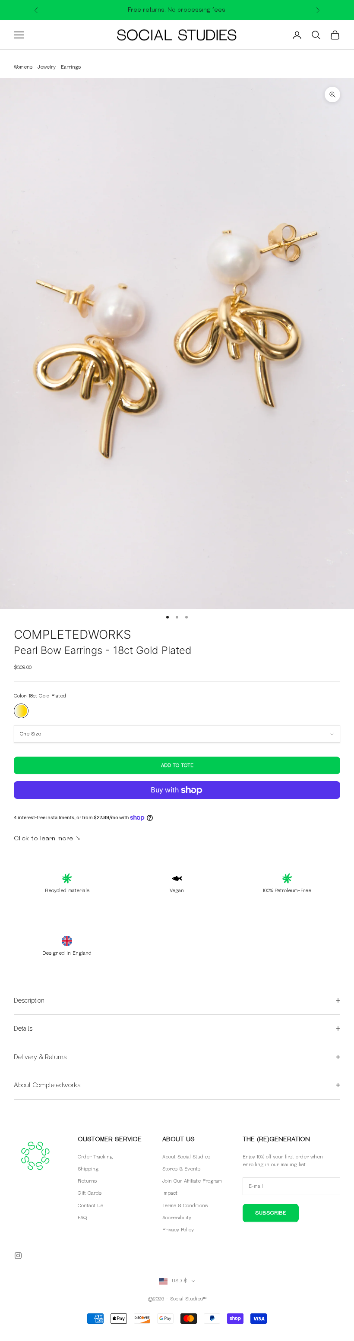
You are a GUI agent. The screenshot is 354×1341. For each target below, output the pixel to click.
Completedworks (72, 634)
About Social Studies (186, 1157)
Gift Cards (89, 1193)
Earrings (71, 67)
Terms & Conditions (185, 1205)
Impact (169, 1193)
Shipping (88, 1169)
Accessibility (176, 1218)
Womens (23, 67)
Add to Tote (177, 765)
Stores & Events (181, 1169)
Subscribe (270, 1213)
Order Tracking (95, 1157)
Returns (87, 1181)
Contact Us (90, 1205)
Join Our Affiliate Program (192, 1181)
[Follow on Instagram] (18, 1255)
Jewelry (47, 67)
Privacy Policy (178, 1230)
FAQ (82, 1218)
